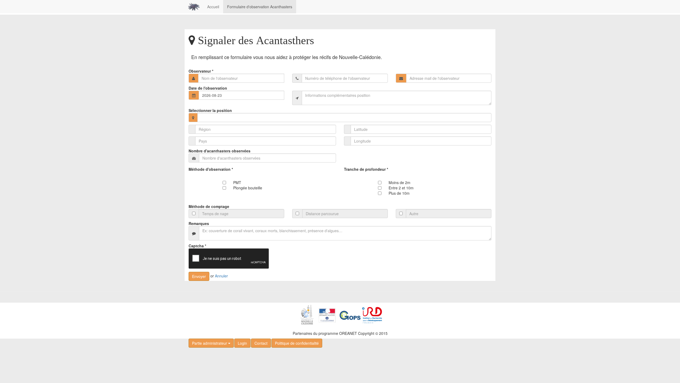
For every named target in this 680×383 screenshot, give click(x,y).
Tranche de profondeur (366, 169)
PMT (237, 182)
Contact (260, 343)
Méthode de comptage (209, 206)
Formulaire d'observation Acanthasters (259, 6)
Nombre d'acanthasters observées (219, 150)
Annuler (221, 275)
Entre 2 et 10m (401, 187)
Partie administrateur (210, 343)
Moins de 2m (399, 182)
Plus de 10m (399, 193)
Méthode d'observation (211, 169)
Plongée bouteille (247, 187)
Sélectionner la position (210, 110)
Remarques (199, 223)
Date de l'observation (208, 88)
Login (242, 343)
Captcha (197, 245)
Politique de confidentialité (297, 343)
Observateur (201, 71)
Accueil (213, 6)
